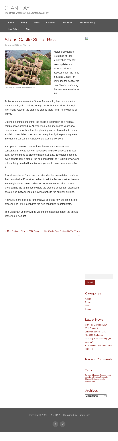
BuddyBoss (84, 415)
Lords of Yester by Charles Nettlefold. (96, 378)
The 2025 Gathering (94, 335)
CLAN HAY (17, 8)
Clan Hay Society (87, 22)
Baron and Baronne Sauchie (95, 375)
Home (11, 22)
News (36, 22)
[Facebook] (55, 424)
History (24, 22)
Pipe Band (67, 22)
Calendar (50, 22)
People (88, 309)
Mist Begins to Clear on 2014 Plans (22, 231)
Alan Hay (27, 45)
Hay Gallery (13, 29)
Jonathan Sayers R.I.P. (95, 332)
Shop (28, 29)
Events (88, 302)
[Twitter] (62, 424)
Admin (88, 299)
